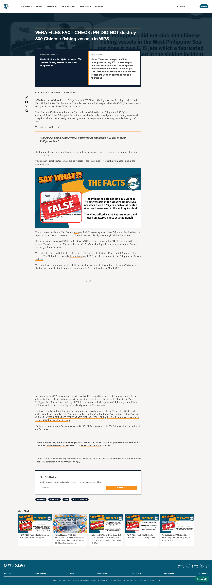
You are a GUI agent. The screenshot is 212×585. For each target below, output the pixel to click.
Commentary (52, 6)
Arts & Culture (68, 6)
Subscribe (204, 6)
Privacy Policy (40, 573)
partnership (51, 462)
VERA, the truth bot (91, 445)
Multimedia (85, 6)
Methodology (169, 573)
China (66, 499)
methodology (72, 462)
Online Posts (54, 499)
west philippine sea (80, 499)
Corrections (203, 573)
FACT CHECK (41, 499)
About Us (99, 6)
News (38, 6)
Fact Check (25, 6)
